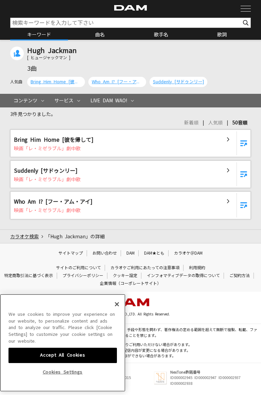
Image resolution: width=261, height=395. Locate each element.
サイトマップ (70, 253)
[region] (62, 343)
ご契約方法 (239, 276)
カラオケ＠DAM (188, 253)
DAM (130, 253)
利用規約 (197, 268)
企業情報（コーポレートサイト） (130, 283)
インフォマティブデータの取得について (183, 276)
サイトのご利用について (78, 268)
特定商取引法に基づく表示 (28, 276)
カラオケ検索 (24, 236)
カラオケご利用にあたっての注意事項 (144, 268)
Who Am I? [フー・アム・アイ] (117, 82)
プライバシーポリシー (83, 276)
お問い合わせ (104, 253)
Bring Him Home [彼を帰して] (56, 82)
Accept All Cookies (62, 355)
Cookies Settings (63, 372)
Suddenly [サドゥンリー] (178, 82)
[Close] (116, 304)
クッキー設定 (125, 276)
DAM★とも (154, 253)
